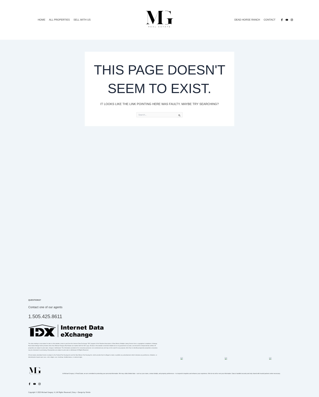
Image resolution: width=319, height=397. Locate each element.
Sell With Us (82, 19)
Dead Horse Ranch (247, 19)
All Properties (59, 19)
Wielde (88, 392)
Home (41, 19)
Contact (269, 19)
